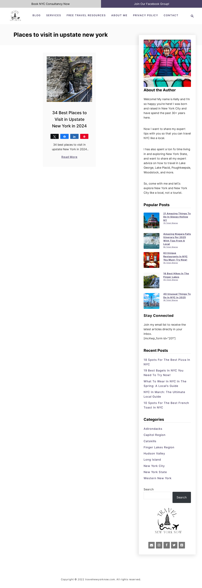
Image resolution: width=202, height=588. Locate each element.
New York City (154, 466)
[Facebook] (166, 545)
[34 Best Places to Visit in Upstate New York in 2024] (69, 79)
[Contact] (151, 545)
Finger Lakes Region (159, 447)
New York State (155, 472)
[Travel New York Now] (15, 20)
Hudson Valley (154, 453)
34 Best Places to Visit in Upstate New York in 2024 (69, 119)
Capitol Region (155, 435)
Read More (69, 157)
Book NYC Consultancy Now (50, 4)
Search (149, 489)
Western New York (158, 478)
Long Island (152, 459)
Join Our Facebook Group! (151, 4)
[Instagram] (159, 545)
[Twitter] (174, 545)
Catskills (150, 441)
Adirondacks (153, 428)
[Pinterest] (182, 545)
